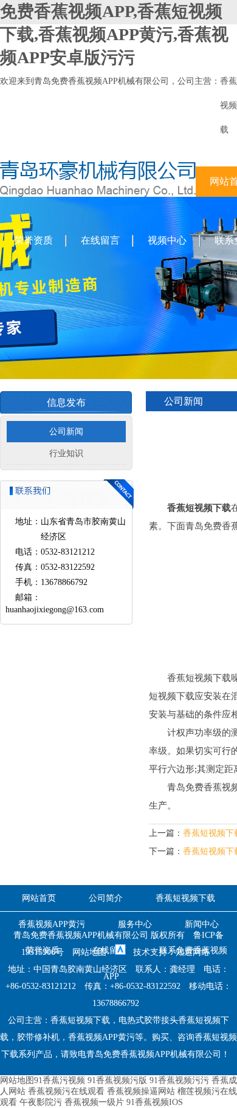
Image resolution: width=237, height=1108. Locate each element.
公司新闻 (66, 431)
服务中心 (135, 924)
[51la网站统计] (120, 952)
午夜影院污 (40, 1102)
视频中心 (167, 240)
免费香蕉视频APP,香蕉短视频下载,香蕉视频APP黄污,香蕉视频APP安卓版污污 (114, 34)
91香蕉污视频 (59, 1080)
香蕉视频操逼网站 (141, 1091)
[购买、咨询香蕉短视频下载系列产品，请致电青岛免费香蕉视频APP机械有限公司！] (98, 194)
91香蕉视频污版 (117, 1080)
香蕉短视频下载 (185, 898)
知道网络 (193, 952)
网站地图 (89, 952)
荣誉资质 (33, 240)
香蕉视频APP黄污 (51, 924)
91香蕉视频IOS (154, 1102)
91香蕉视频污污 (179, 1080)
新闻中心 (202, 924)
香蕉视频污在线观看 (66, 1091)
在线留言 (100, 240)
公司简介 (106, 898)
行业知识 (66, 453)
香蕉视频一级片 (94, 1102)
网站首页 (39, 898)
